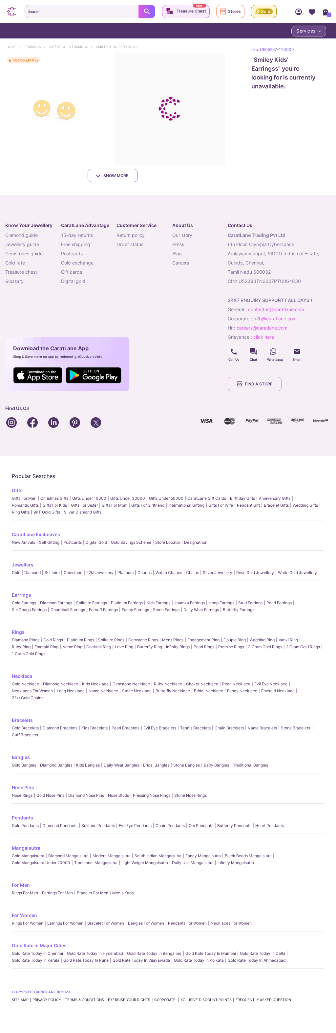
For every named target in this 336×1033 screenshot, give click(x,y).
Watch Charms (169, 572)
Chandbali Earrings (68, 609)
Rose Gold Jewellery (255, 572)
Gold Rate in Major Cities (39, 945)
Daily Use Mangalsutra (193, 862)
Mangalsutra (26, 848)
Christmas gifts (54, 498)
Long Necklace (71, 690)
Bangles (21, 757)
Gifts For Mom (114, 505)
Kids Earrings (158, 602)
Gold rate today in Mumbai (210, 953)
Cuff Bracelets (25, 734)
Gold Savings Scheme (131, 542)
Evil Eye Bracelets (159, 727)
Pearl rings (204, 646)
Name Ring (72, 646)
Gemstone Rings (143, 639)
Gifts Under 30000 (127, 498)
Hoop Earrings (221, 602)
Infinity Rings (178, 646)
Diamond (32, 572)
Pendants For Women (187, 923)
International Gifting (186, 505)
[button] (55, 109)
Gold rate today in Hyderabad (95, 953)
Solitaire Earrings (91, 602)
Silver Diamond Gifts (82, 512)
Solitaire (52, 572)
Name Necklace (103, 690)
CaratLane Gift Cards (206, 498)
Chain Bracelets (229, 727)
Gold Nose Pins (50, 795)
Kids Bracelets (94, 727)
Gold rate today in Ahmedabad (256, 960)
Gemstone (73, 572)
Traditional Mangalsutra (95, 862)
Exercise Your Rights (129, 1000)
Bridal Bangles (156, 765)
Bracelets (22, 720)
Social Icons (234, 351)
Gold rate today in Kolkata (199, 960)
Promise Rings (231, 646)
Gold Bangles (24, 765)
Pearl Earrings (279, 602)
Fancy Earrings (135, 609)
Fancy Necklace (242, 690)
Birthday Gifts (242, 498)
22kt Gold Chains (27, 697)
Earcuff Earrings (103, 609)
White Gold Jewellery (297, 572)
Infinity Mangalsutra (236, 862)
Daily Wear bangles (121, 765)
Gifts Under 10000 (89, 498)
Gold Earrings (24, 602)
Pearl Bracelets (125, 727)
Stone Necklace (137, 690)
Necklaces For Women (32, 690)
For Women (24, 915)
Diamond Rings (25, 639)
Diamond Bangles (56, 765)
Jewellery (22, 564)
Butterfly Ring (149, 646)
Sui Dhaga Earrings (29, 609)
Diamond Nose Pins (86, 795)
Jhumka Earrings (189, 602)
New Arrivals (23, 542)
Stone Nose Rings (190, 795)
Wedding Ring (262, 639)
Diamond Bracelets (60, 727)
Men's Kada (123, 892)
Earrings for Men (57, 892)
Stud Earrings (250, 602)
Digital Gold (96, 542)
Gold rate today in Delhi (262, 953)
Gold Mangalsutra (28, 855)
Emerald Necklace (278, 690)
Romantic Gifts (25, 505)
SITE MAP (20, 1000)
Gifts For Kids (55, 505)
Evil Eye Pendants (135, 825)
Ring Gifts (21, 512)
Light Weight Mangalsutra (144, 862)
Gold (16, 572)
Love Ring (124, 646)
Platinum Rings (80, 639)
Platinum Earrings (127, 602)
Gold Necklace (25, 683)
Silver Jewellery (217, 572)
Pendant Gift (248, 505)
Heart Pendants (269, 825)
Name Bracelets (262, 727)
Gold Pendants (25, 825)
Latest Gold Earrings (71, 47)
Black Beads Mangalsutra (248, 855)
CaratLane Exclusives (36, 534)
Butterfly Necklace (173, 690)
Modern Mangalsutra (112, 855)
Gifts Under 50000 (166, 498)
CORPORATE (165, 1000)
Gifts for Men (24, 498)
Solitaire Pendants (98, 825)
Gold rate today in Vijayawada (141, 960)
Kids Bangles (88, 765)
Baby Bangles (216, 765)
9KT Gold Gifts (46, 512)
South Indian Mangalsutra (158, 855)
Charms (144, 572)
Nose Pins (23, 787)
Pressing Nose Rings (151, 795)
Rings (18, 632)
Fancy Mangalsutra (203, 855)
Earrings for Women (65, 923)
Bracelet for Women (105, 923)
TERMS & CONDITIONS (84, 1000)
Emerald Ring (46, 646)
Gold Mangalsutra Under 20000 (41, 862)
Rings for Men (25, 892)
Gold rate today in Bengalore (154, 953)
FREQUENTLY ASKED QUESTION (263, 1000)
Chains (192, 572)
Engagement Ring (203, 639)
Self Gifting (49, 542)
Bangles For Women (146, 923)
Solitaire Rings (111, 639)
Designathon (195, 542)
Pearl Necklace (236, 683)
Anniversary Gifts (274, 498)
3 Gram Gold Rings (265, 646)
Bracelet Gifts (276, 505)
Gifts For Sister (84, 505)
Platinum (125, 572)
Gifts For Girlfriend (147, 505)
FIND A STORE (258, 383)
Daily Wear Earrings (201, 609)
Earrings (36, 47)
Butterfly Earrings (238, 609)
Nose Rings (22, 795)
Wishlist (312, 11)
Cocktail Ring (98, 646)
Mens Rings (172, 639)
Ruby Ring (21, 646)
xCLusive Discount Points (206, 1000)
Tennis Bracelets (195, 727)
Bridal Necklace (208, 690)
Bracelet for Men (92, 892)
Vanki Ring (288, 639)
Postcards (72, 542)
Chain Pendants (170, 825)
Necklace (22, 676)
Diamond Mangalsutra (68, 855)
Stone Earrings (166, 609)
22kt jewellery (100, 572)
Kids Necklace (95, 683)
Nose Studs (118, 795)
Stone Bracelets (295, 727)
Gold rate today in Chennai (37, 953)
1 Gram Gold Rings (28, 653)
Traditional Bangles (250, 765)
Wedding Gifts (305, 505)
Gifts (17, 490)
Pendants (22, 817)
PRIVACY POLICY (46, 1000)
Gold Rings (53, 639)
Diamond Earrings (56, 602)
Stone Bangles (186, 765)
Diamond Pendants (60, 825)
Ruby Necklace (168, 683)
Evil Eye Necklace (270, 683)
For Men (21, 885)
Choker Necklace (202, 683)
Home (15, 47)
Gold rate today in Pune (86, 960)
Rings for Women (27, 923)
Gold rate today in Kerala (35, 960)
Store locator (167, 542)
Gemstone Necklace (131, 683)
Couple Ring (234, 639)
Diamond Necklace (60, 683)
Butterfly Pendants (234, 825)
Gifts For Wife (220, 505)
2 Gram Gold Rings (303, 646)
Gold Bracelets (25, 727)
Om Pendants (201, 825)
